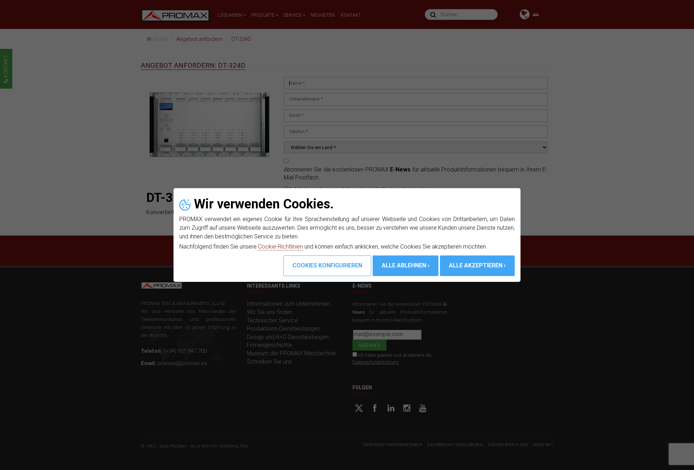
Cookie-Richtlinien (280, 246)
